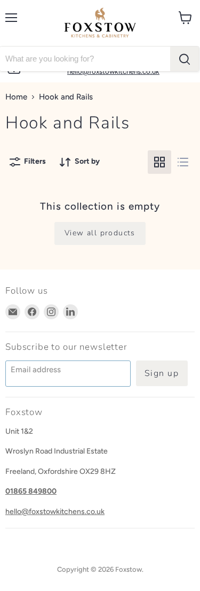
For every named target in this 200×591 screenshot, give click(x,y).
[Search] (184, 59)
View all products (100, 233)
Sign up (162, 373)
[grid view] (159, 162)
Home (16, 97)
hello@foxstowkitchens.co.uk (55, 511)
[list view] (183, 162)
